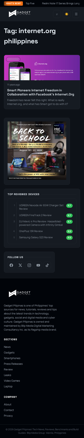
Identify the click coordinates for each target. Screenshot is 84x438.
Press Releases (13, 364)
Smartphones (12, 358)
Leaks (7, 375)
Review (8, 369)
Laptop (8, 386)
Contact (9, 410)
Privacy (8, 415)
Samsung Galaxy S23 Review (36, 237)
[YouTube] (38, 265)
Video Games (12, 380)
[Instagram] (29, 265)
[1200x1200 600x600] (37, 178)
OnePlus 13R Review (31, 231)
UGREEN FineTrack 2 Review (35, 215)
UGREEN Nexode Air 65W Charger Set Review (41, 206)
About (7, 404)
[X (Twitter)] (20, 265)
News (7, 347)
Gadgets (9, 352)
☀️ (67, 14)
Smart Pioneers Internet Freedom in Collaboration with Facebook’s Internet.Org (40, 92)
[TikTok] (47, 265)
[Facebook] (11, 265)
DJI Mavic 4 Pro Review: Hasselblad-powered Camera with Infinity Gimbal (41, 223)
